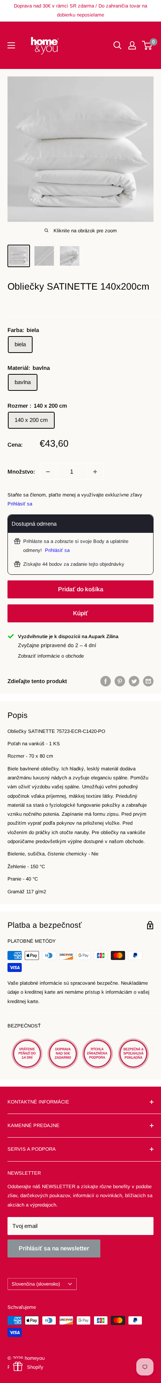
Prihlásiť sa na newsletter (54, 1248)
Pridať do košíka (80, 589)
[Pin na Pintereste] (120, 681)
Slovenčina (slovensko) (36, 1284)
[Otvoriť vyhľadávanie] (117, 45)
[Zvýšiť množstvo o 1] (95, 472)
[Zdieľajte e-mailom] (148, 681)
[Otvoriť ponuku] (11, 45)
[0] (147, 45)
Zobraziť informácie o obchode (51, 656)
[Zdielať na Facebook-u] (105, 681)
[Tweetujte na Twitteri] (134, 681)
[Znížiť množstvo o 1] (48, 472)
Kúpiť (80, 613)
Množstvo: (21, 471)
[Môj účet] (132, 45)
